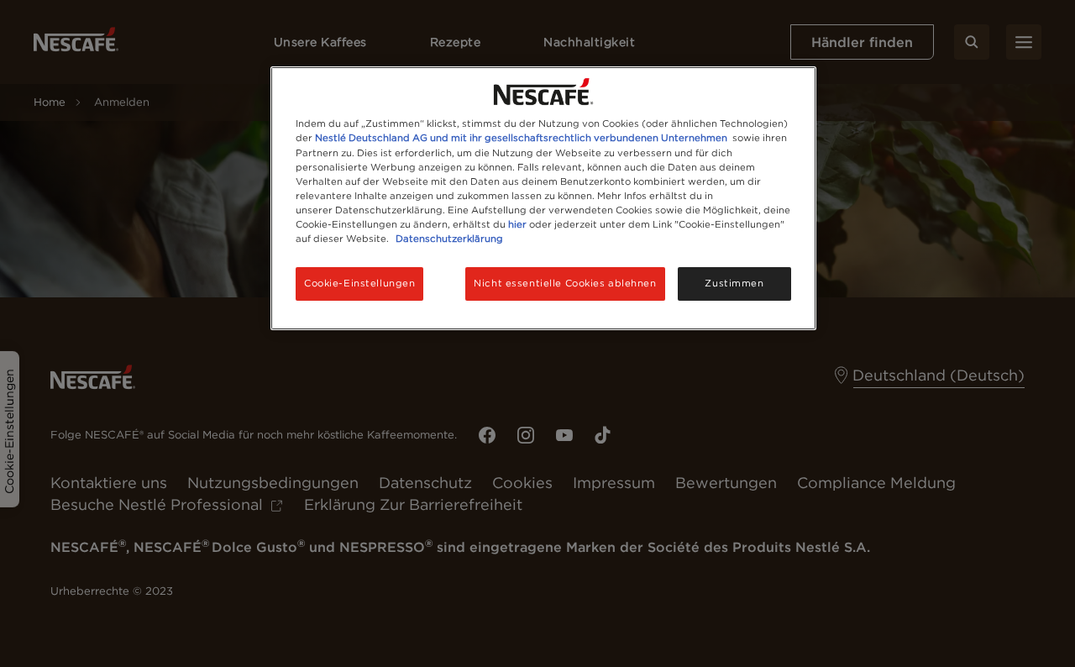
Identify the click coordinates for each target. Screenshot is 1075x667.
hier (517, 224)
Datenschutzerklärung (449, 238)
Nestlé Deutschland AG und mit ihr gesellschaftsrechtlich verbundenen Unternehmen (521, 138)
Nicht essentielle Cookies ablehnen (565, 283)
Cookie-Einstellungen (359, 283)
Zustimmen (734, 283)
